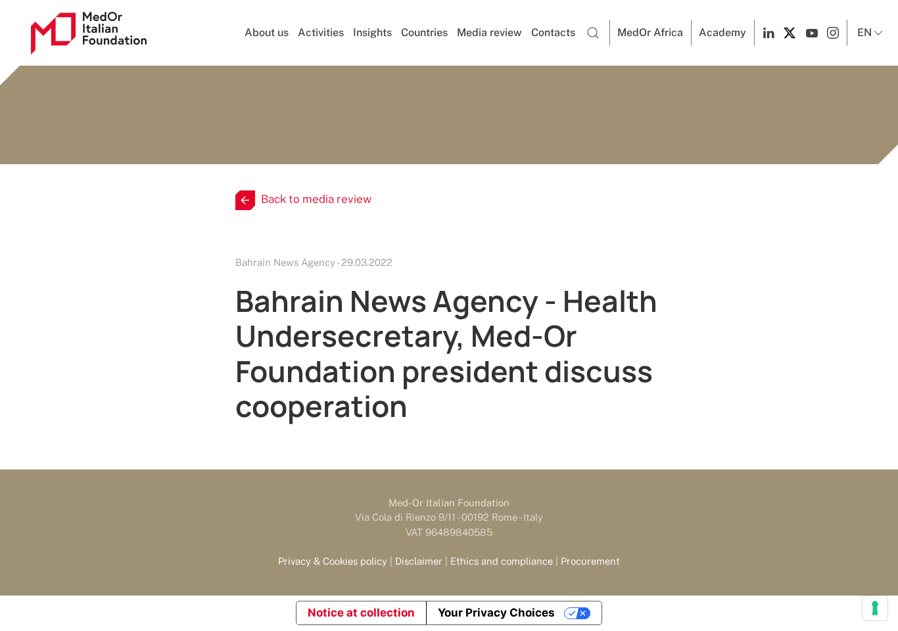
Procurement (590, 561)
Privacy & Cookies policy (332, 561)
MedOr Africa (650, 32)
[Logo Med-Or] (89, 33)
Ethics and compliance (501, 561)
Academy (722, 32)
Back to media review (316, 199)
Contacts (553, 32)
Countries (424, 32)
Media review (489, 32)
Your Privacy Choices (496, 612)
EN (864, 32)
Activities (321, 32)
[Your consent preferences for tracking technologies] (875, 608)
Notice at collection (361, 612)
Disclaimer (418, 561)
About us (267, 32)
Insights (372, 32)
